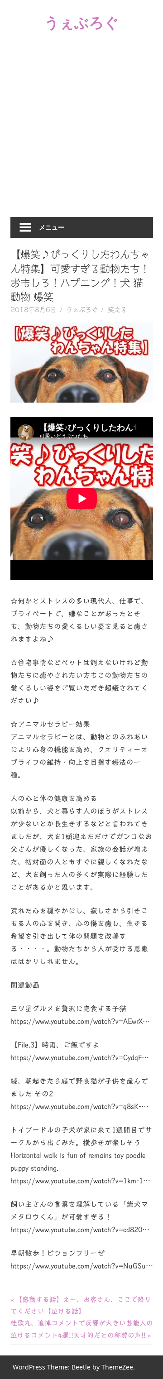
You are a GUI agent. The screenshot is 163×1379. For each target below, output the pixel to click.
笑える (117, 310)
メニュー (51, 227)
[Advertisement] (81, 130)
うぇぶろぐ (81, 22)
